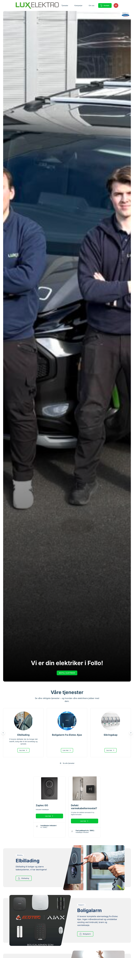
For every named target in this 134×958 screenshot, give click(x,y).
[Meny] (116, 5)
